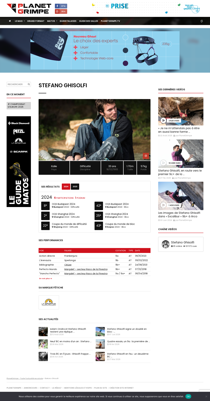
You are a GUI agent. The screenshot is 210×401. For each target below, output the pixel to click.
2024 (66, 186)
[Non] (206, 396)
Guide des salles (88, 21)
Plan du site (100, 388)
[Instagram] (146, 156)
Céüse (67, 264)
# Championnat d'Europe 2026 (16, 105)
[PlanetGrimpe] (29, 9)
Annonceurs (30, 388)
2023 (75, 186)
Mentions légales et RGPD (78, 388)
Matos (51, 21)
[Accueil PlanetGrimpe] (10, 20)
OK (188, 396)
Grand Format (35, 21)
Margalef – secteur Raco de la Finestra (85, 269)
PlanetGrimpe (14, 388)
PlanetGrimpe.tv (110, 21)
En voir (44, 278)
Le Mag (19, 21)
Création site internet (121, 388)
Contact (45, 388)
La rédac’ (57, 388)
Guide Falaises (68, 21)
